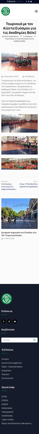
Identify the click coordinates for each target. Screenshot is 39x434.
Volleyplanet (7, 412)
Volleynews (7, 408)
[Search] (35, 340)
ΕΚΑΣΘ (5, 404)
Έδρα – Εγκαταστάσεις (12, 366)
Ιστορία (5, 359)
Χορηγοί (5, 374)
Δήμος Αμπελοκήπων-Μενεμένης (17, 423)
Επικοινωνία (7, 378)
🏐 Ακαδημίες (29, 76)
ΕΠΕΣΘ (5, 400)
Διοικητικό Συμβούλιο (12, 362)
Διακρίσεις (6, 370)
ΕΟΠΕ (4, 396)
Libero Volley (8, 419)
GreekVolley (7, 415)
